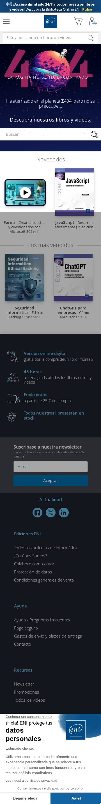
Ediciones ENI (50, 21)
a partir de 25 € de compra (47, 397)
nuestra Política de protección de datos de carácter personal (49, 454)
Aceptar (50, 480)
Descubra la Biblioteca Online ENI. (50, 9)
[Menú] (6, 21)
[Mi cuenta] (93, 21)
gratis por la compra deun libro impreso (58, 356)
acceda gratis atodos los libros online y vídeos (57, 376)
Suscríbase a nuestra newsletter (49, 451)
